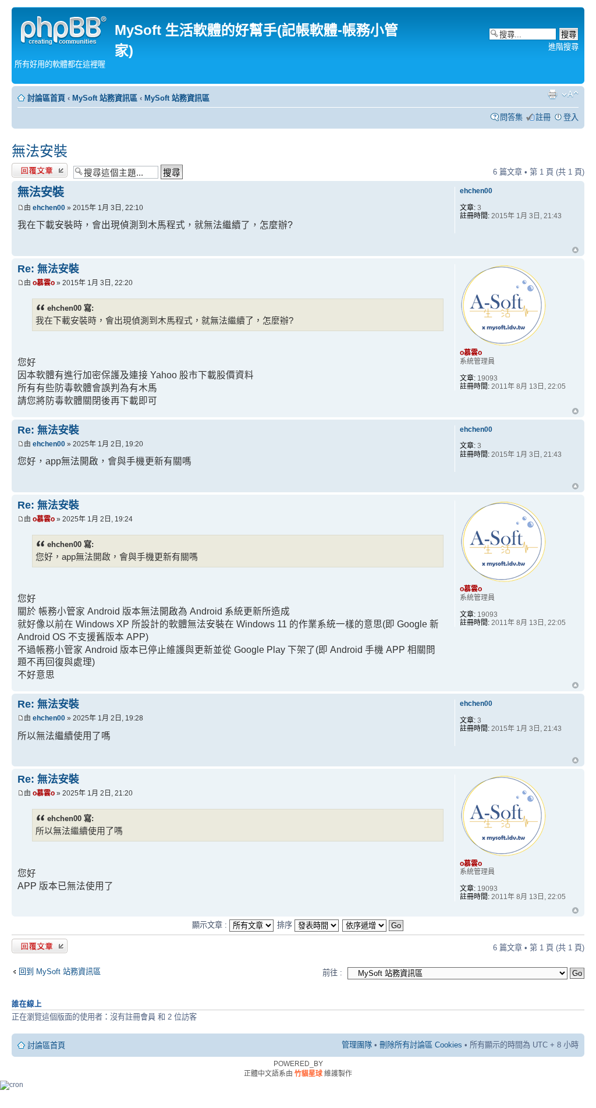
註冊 (543, 117)
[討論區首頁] (65, 29)
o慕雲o (44, 283)
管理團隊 (357, 1044)
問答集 (511, 117)
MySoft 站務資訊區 (104, 98)
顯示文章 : (210, 925)
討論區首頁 (46, 98)
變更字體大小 (570, 94)
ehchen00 (49, 208)
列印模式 (552, 94)
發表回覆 (27, 169)
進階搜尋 (563, 46)
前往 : (332, 972)
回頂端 (575, 250)
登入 (571, 117)
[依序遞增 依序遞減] (373, 925)
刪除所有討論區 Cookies (420, 1044)
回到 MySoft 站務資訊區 (60, 971)
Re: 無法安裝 (48, 269)
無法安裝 (40, 151)
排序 (286, 925)
